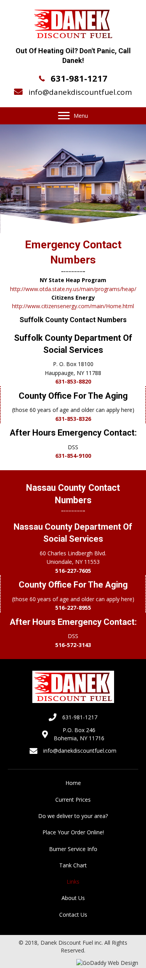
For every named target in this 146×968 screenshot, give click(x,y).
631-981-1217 (79, 78)
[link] (73, 783)
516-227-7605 (73, 570)
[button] (64, 115)
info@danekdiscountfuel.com (80, 92)
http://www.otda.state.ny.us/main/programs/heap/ (73, 289)
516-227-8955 (73, 607)
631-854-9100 (73, 455)
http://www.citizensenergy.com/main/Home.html (73, 306)
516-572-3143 (73, 645)
